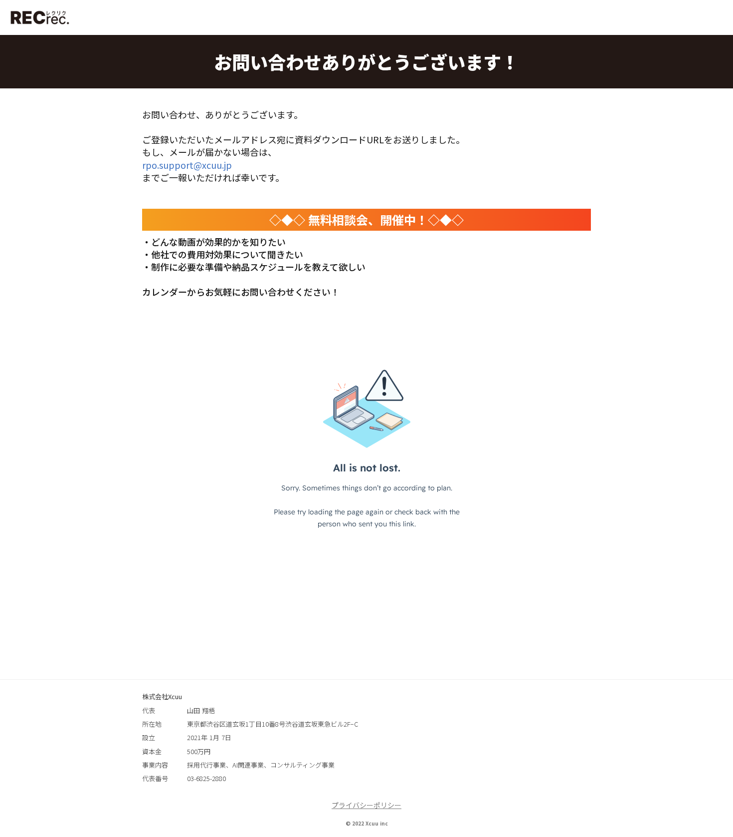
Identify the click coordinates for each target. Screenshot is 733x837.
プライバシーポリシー (366, 805)
